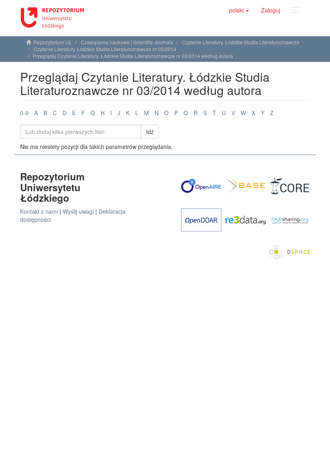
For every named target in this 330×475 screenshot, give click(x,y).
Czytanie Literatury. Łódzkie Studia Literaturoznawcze (240, 42)
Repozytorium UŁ (52, 42)
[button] (239, 10)
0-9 (24, 113)
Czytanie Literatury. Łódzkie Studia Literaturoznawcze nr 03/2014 (105, 48)
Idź (150, 132)
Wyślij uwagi (78, 211)
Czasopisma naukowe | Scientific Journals (127, 42)
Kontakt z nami (39, 211)
